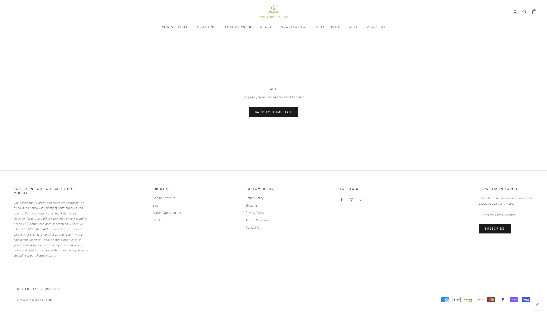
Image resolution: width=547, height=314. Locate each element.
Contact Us (253, 227)
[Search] (524, 11)
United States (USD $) (36, 289)
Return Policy (255, 198)
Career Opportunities (167, 212)
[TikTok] (361, 199)
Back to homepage (273, 112)
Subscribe (494, 228)
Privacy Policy (255, 212)
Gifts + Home (327, 26)
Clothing (206, 26)
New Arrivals (175, 26)
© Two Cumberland (35, 300)
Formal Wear (238, 26)
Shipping (251, 205)
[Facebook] (341, 199)
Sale (353, 26)
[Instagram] (351, 199)
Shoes (266, 26)
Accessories (293, 26)
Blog (156, 205)
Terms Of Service (257, 220)
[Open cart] (534, 11)
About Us (376, 26)
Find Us (158, 220)
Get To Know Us (164, 198)
